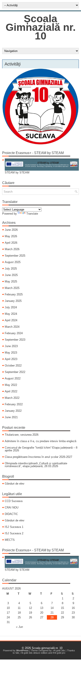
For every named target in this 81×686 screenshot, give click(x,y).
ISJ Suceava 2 (14, 533)
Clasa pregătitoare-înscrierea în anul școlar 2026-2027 (38, 456)
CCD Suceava (13, 501)
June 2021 (11, 417)
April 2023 (11, 359)
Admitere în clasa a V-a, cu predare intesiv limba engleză (40, 441)
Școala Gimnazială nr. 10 (41, 27)
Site (17, 653)
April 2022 (11, 391)
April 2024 (11, 320)
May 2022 (11, 385)
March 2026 (12, 249)
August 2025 (13, 262)
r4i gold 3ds (59, 650)
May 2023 (11, 352)
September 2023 (15, 339)
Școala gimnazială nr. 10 (47, 648)
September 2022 (15, 372)
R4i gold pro (59, 653)
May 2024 (11, 313)
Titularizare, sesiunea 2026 (21, 434)
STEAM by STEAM (17, 172)
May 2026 (11, 236)
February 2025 (14, 294)
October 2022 (13, 365)
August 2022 (13, 378)
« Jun (19, 626)
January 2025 (13, 300)
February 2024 (14, 333)
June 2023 (11, 346)
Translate (32, 213)
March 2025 (12, 288)
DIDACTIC (11, 514)
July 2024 (11, 307)
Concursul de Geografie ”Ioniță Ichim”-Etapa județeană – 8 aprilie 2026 (41, 449)
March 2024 (12, 326)
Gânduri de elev (14, 483)
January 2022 (13, 410)
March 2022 (12, 397)
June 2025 (11, 275)
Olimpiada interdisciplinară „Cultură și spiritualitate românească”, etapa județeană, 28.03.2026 (36, 465)
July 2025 (11, 268)
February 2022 (14, 404)
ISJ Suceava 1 (14, 527)
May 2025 (11, 281)
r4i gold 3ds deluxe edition (34, 653)
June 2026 (11, 229)
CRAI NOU (11, 507)
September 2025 (15, 255)
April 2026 (11, 242)
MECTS (10, 539)
